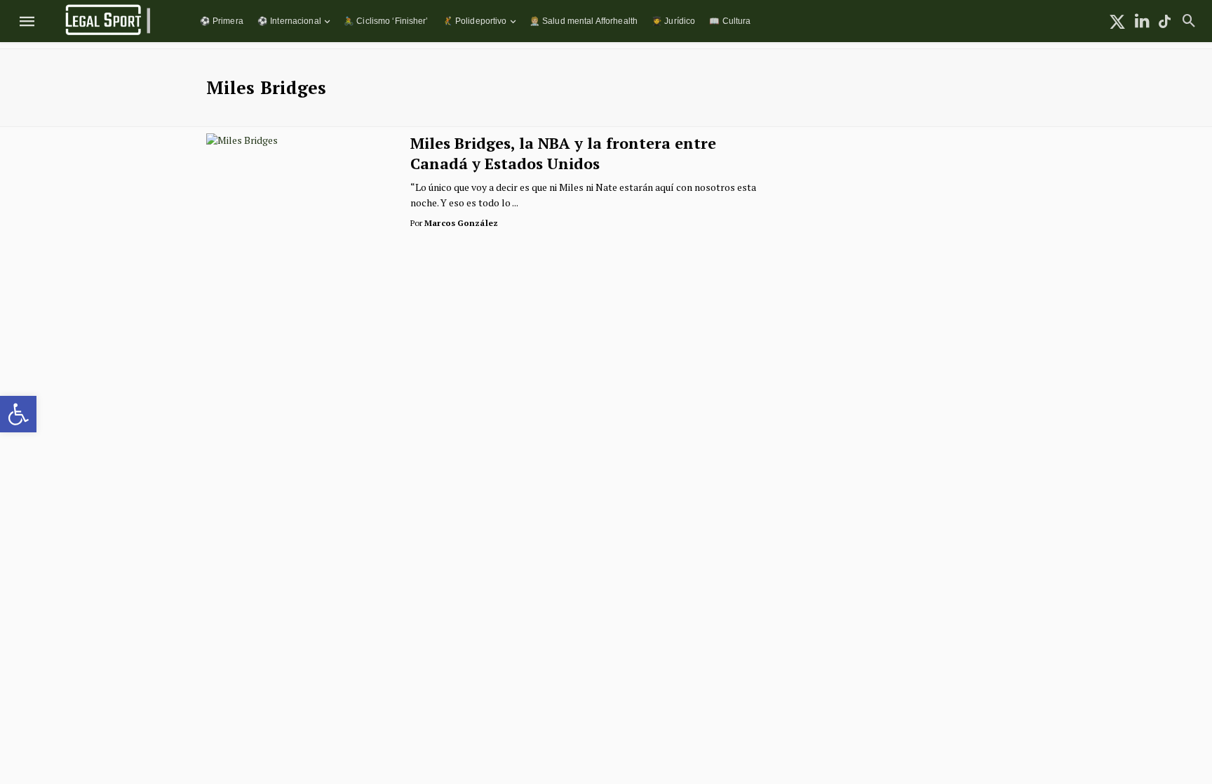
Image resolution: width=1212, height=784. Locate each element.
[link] (18, 414)
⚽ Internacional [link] (289, 20)
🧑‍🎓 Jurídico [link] (673, 20)
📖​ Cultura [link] (729, 20)
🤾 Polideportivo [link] (475, 20)
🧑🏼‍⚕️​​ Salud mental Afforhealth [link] (584, 20)
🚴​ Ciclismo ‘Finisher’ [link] (386, 20)
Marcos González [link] (461, 223)
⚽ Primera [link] (221, 20)
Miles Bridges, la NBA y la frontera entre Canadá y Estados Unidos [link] (563, 153)
